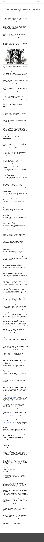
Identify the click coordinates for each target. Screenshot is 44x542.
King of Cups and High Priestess (10, 415)
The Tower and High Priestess (9, 422)
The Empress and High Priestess (10, 408)
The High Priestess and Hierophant (10, 397)
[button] (38, 1)
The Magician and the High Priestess (10, 403)
